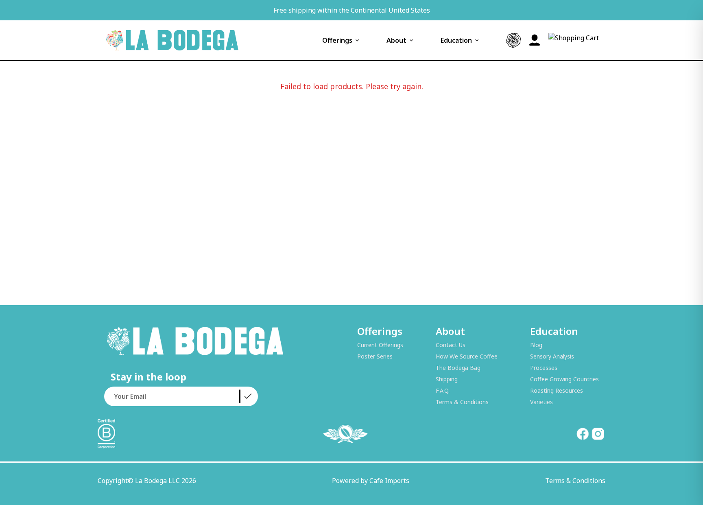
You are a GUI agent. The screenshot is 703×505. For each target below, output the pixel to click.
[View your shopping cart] (573, 40)
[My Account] (534, 40)
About (396, 40)
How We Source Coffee (467, 356)
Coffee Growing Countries (564, 379)
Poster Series (375, 356)
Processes (543, 368)
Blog (536, 345)
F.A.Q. (443, 390)
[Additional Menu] (513, 40)
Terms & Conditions (462, 402)
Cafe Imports (389, 480)
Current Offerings (380, 345)
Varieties (541, 402)
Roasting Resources (556, 390)
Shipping (447, 379)
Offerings (337, 40)
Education (456, 40)
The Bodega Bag (458, 368)
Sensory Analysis (552, 356)
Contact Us (450, 345)
